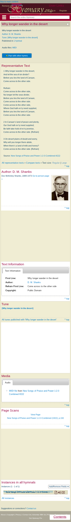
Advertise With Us (39, 515)
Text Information (12, 271)
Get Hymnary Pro (35, 518)
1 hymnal (18, 41)
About (3, 515)
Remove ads (7, 6)
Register (63, 11)
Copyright (10, 515)
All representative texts (13, 163)
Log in (52, 11)
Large (64, 163)
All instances (8, 498)
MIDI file (13, 391)
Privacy (18, 515)
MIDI (14, 47)
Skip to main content (9, 1)
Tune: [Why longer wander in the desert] (20, 37)
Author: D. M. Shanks (11, 34)
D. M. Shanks (34, 282)
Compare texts (33, 163)
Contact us (31, 508)
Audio (7, 382)
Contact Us (27, 515)
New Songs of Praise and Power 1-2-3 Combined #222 (35, 156)
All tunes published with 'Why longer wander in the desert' (29, 319)
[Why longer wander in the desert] (17, 308)
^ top (67, 166)
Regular (56, 163)
